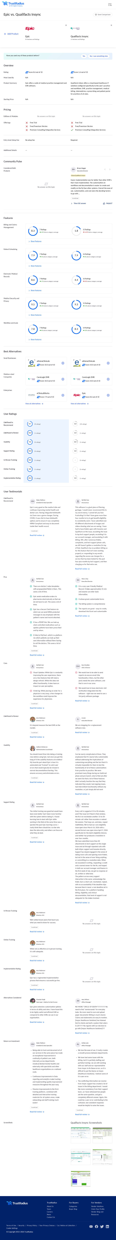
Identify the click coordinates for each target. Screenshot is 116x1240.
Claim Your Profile (97, 1209)
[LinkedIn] (107, 1226)
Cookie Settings (12, 1228)
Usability (7, 442)
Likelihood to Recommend (8, 424)
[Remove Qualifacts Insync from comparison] (111, 25)
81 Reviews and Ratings (32, 39)
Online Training (9, 469)
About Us (50, 1206)
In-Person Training (10, 460)
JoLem (84, 718)
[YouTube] (91, 1226)
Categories (73, 1206)
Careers (50, 1212)
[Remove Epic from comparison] (66, 25)
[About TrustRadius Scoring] (27, 72)
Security (21, 1226)
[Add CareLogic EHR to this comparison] (63, 379)
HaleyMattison (40, 500)
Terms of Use (11, 1226)
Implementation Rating (12, 478)
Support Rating (9, 451)
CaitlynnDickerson (41, 747)
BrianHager (81, 168)
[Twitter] (102, 1226)
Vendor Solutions (97, 1206)
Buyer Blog (73, 1209)
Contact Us (51, 1217)
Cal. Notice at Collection (66, 1226)
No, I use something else (99, 56)
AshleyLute (85, 1043)
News (49, 1215)
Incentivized (75, 198)
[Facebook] (96, 1226)
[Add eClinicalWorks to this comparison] (63, 395)
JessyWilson (85, 999)
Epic (27, 36)
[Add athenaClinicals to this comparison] (63, 363)
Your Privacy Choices (47, 1226)
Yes (84, 56)
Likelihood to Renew (11, 433)
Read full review (36, 535)
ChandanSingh (40, 999)
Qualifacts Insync (79, 36)
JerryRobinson (40, 718)
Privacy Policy (32, 1226)
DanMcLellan (86, 665)
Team (49, 1209)
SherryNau (85, 579)
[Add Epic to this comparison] (108, 395)
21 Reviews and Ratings (78, 39)
